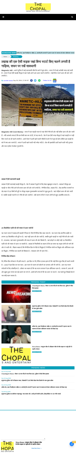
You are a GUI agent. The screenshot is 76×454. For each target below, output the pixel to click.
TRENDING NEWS (38, 368)
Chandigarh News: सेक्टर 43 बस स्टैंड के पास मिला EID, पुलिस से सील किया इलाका (25, 374)
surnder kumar (8, 80)
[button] (3, 17)
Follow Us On (48, 80)
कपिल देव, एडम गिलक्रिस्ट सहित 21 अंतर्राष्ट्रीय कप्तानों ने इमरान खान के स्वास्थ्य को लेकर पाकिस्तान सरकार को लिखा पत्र (34, 387)
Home (5, 56)
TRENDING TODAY (38, 282)
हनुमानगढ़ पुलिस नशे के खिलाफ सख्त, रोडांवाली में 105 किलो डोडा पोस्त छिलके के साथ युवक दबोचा (27, 380)
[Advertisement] (38, 34)
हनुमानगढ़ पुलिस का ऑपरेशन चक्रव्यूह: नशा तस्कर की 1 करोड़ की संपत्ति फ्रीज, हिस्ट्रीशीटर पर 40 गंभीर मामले (31, 394)
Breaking (15, 56)
